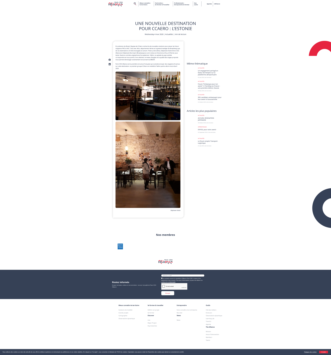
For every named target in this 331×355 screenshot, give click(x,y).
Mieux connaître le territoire (145, 4)
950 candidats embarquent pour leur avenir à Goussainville (209, 98)
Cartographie (123, 316)
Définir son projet (153, 310)
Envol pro (209, 313)
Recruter (179, 313)
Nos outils (196, 4)
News (178, 320)
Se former (151, 313)
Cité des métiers (211, 310)
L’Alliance (217, 4)
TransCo (208, 321)
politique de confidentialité (168, 282)
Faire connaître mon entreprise (187, 310)
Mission (208, 331)
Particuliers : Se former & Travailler (162, 4)
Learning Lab (210, 318)
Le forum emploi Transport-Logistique (208, 142)
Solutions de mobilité (125, 310)
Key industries (152, 326)
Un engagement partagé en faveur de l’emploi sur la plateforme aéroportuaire (208, 73)
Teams (208, 340)
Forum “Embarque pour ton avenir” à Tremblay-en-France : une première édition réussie (209, 86)
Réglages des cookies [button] (310, 352)
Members (209, 337)
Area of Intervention (212, 334)
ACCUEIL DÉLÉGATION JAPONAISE (206, 119)
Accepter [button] (323, 352)
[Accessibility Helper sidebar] (329, 353)
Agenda (209, 4)
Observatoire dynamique (127, 318)
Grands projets (123, 313)
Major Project (152, 323)
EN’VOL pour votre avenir (207, 130)
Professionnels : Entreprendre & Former (181, 4)
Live (149, 320)
